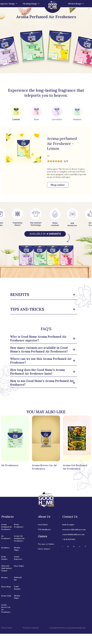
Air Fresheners (5, 537)
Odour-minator (44, 549)
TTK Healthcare (44, 529)
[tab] (16, 113)
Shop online (58, 184)
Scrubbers (5, 548)
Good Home (43, 525)
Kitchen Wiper (17, 597)
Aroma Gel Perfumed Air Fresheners (19, 538)
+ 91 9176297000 (68, 539)
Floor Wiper (19, 566)
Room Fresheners (18, 525)
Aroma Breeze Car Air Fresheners (5, 608)
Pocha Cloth (6, 596)
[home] (52, 6)
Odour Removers (18, 558)
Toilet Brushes (17, 587)
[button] (30, 3)
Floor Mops (6, 587)
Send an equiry (68, 525)
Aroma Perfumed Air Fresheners (6, 526)
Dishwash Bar (18, 578)
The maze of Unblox (46, 544)
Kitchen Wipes (17, 548)
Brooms (4, 577)
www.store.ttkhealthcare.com (74, 529)
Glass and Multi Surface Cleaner (6, 568)
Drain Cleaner (4, 558)
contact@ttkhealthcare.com (73, 534)
